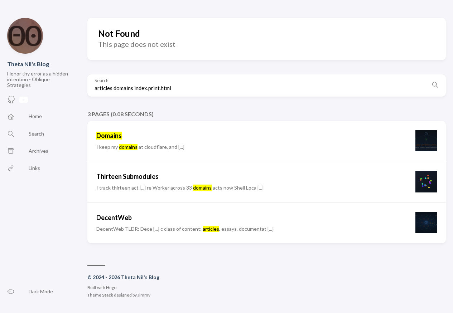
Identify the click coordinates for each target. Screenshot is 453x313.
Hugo (111, 287)
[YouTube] (23, 101)
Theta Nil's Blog (28, 63)
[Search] (435, 85)
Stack (107, 295)
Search (102, 80)
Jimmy (144, 295)
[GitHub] (11, 101)
